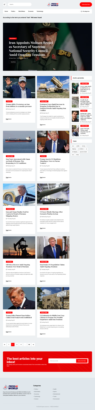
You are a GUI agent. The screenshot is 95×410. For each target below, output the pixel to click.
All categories (86, 11)
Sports (55, 391)
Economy (30, 11)
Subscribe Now (86, 4)
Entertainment (56, 394)
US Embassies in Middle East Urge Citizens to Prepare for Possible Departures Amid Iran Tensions (52, 317)
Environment (56, 399)
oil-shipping (74, 151)
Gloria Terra (13, 58)
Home (6, 11)
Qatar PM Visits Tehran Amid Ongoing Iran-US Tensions (85, 131)
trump (77, 154)
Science (36, 399)
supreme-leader (83, 151)
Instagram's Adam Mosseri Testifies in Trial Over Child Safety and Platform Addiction (86, 117)
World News (21, 11)
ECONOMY (9, 261)
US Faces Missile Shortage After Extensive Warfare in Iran (51, 213)
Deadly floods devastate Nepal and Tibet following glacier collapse (85, 102)
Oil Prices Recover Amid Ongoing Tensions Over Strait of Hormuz (18, 266)
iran (73, 146)
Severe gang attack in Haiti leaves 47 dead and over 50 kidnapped (85, 89)
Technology (40, 11)
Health (54, 389)
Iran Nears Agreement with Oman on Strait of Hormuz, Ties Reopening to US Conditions (18, 161)
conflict (77, 146)
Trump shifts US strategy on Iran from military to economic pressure (19, 105)
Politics (13, 11)
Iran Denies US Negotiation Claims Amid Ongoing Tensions (52, 266)
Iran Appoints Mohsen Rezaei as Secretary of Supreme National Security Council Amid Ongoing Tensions (31, 48)
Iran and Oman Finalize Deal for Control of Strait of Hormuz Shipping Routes (17, 214)
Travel (54, 396)
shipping (74, 148)
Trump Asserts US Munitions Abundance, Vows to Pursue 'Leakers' (50, 161)
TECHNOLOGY (10, 209)
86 (29, 344)
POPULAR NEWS (78, 78)
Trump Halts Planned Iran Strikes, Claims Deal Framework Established (19, 316)
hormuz (83, 146)
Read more (8, 119)
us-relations (81, 148)
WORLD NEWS (44, 101)
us (86, 148)
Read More (13, 62)
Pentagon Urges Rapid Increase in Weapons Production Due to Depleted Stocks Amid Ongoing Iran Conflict (53, 107)
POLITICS (9, 101)
